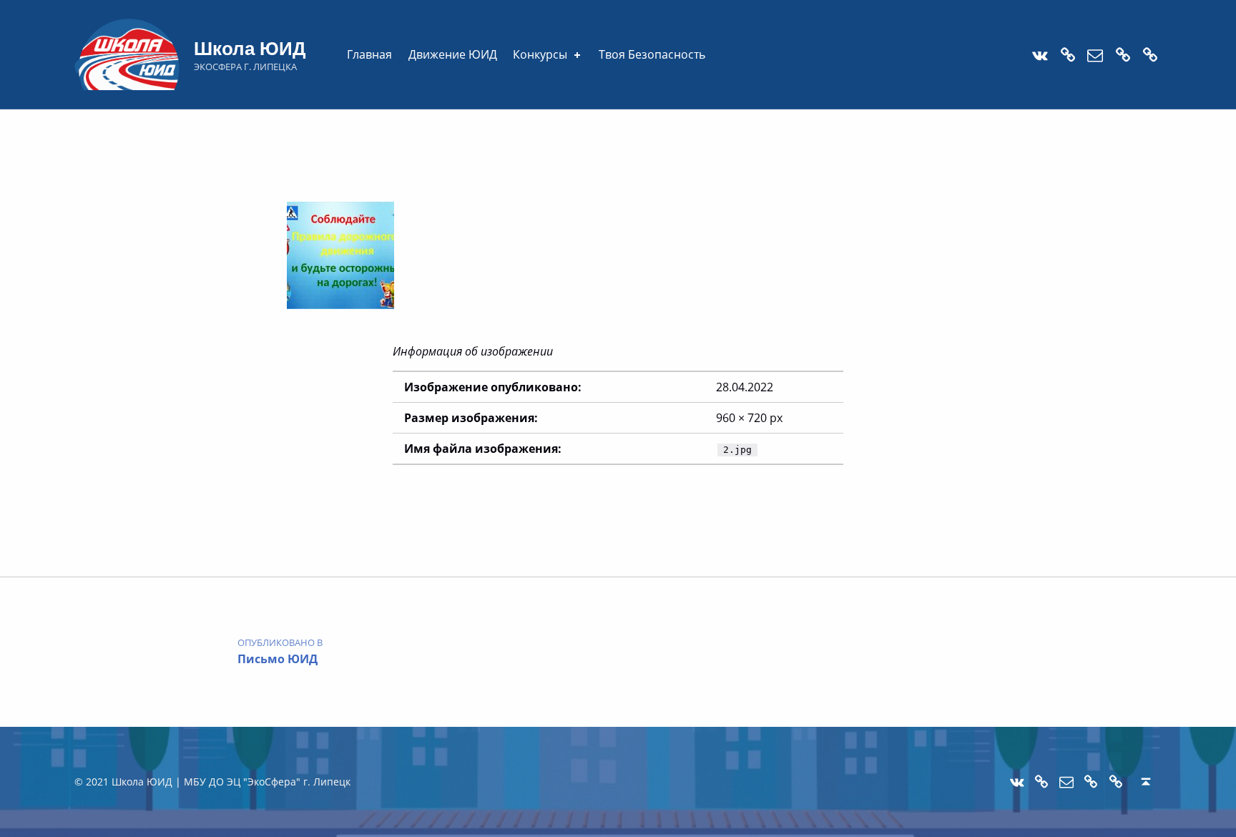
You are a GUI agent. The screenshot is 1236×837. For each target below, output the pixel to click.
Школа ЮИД (250, 47)
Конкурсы (540, 54)
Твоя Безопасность (652, 54)
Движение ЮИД (452, 54)
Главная (369, 54)
